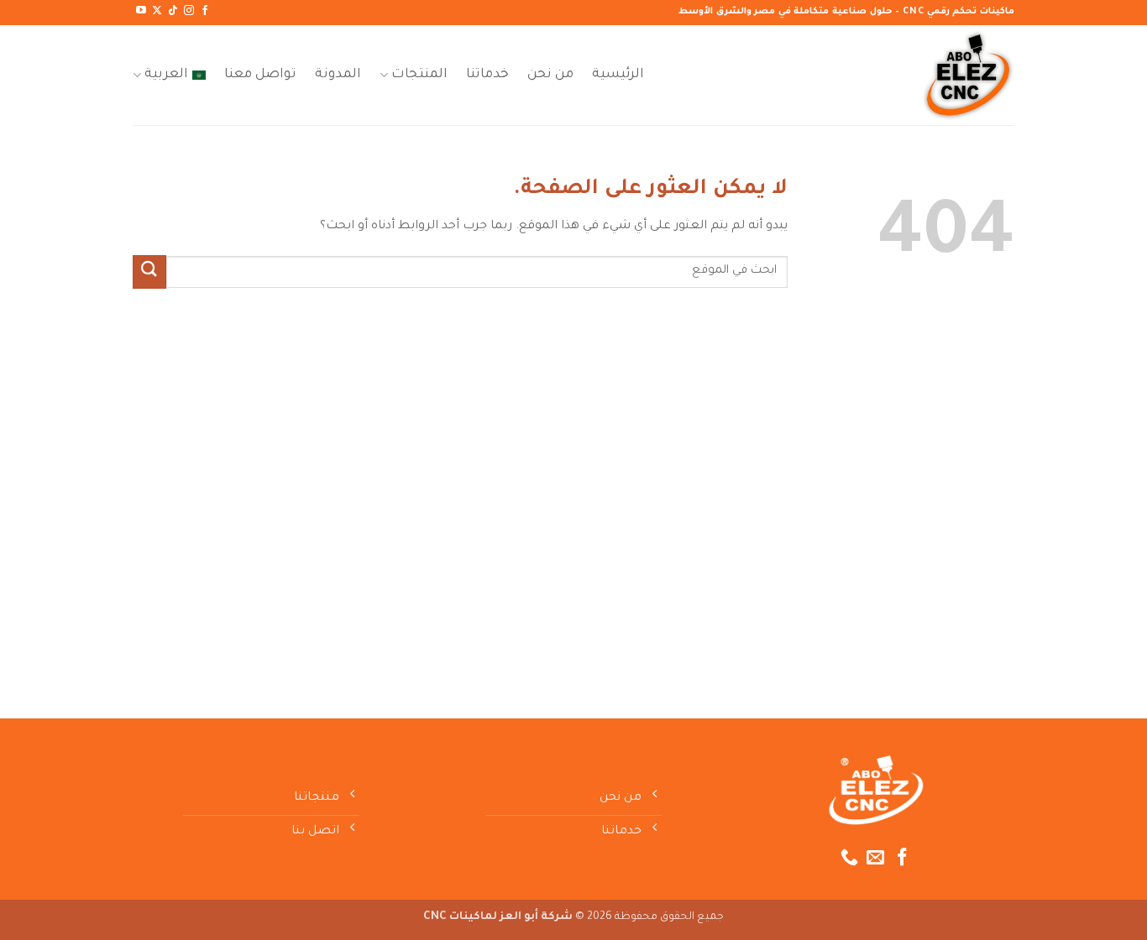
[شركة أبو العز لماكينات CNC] (930, 75)
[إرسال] (149, 271)
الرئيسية (618, 75)
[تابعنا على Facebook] (205, 11)
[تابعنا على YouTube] (141, 11)
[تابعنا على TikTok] (173, 11)
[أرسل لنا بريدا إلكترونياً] (875, 858)
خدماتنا (487, 75)
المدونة (338, 75)
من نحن (550, 75)
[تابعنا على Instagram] (189, 11)
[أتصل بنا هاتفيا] (849, 858)
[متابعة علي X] (157, 11)
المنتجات (419, 75)
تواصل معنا (260, 75)
